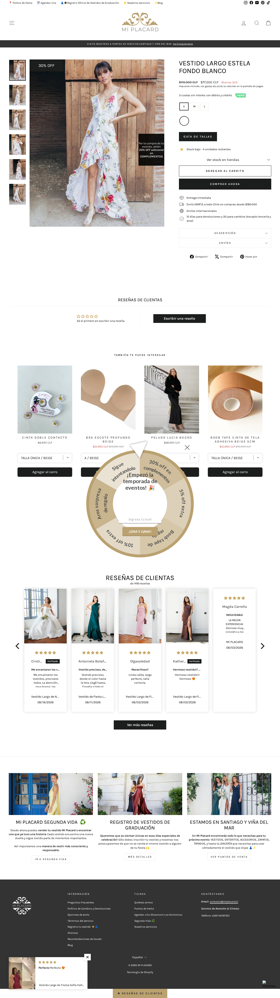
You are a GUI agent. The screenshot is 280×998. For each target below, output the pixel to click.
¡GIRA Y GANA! (140, 531)
